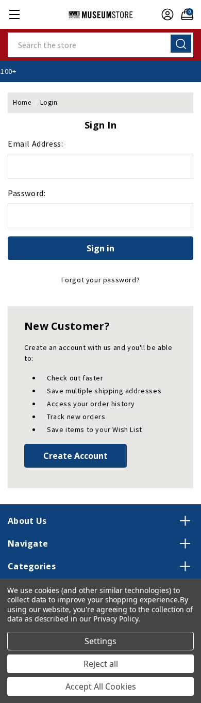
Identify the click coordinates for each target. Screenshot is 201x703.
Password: (26, 193)
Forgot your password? (100, 279)
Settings (100, 641)
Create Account (75, 455)
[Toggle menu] (14, 14)
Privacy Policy (115, 619)
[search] (181, 44)
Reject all (100, 663)
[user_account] (165, 14)
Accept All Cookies (100, 686)
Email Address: (35, 143)
